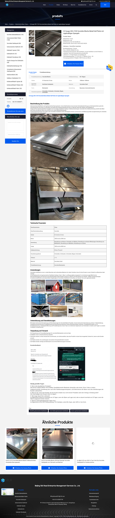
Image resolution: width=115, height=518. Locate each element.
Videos (58, 4)
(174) (15, 34)
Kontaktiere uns (82, 4)
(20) (14, 88)
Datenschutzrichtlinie (94, 509)
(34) (14, 57)
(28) (15, 61)
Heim (44, 4)
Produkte (51, 4)
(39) (12, 74)
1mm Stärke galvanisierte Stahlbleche (59, 410)
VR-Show (65, 4)
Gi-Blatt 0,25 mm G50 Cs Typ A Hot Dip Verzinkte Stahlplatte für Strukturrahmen (55, 461)
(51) (12, 53)
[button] (31, 54)
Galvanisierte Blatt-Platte (21, 24)
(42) (15, 85)
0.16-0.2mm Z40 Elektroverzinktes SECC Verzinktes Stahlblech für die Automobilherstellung (91, 461)
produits (11, 24)
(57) (15, 47)
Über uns (73, 4)
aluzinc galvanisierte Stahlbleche (79, 410)
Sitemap (94, 505)
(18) (14, 66)
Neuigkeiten (94, 502)
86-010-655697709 (105, 1)
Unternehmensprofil (94, 493)
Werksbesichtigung (94, 496)
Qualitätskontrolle (93, 499)
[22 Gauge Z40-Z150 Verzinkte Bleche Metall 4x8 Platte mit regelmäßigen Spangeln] (48, 43)
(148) (14, 39)
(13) (13, 78)
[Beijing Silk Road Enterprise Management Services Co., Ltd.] (10, 5)
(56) (14, 70)
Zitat (105, 4)
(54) (14, 43)
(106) (13, 50)
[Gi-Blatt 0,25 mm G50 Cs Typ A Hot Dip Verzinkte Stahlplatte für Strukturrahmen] (57, 443)
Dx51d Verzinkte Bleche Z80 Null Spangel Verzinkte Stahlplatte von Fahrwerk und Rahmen (20, 461)
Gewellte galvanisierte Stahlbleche (38, 410)
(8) (14, 81)
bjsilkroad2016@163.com (89, 1)
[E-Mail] (8, 106)
